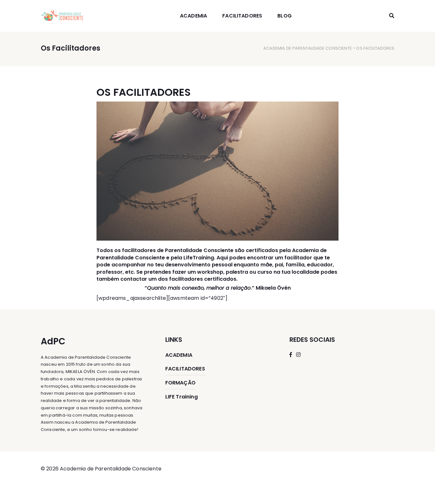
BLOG (284, 15)
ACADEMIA (193, 15)
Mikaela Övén (273, 288)
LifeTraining (198, 257)
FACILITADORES (242, 15)
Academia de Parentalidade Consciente (307, 48)
